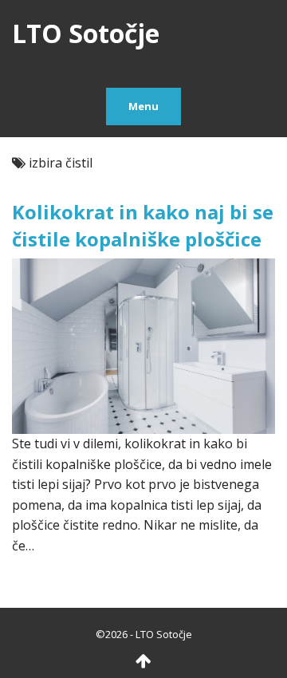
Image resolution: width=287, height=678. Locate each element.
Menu (143, 106)
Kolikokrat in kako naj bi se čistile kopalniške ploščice (142, 225)
